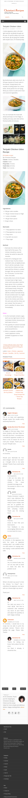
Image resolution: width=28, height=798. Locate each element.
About (5, 787)
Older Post (23, 688)
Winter (5, 766)
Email (9, 713)
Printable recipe (8, 155)
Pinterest (18, 713)
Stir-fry (16, 353)
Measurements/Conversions (10, 796)
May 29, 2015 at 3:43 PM (18, 518)
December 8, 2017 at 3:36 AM (13, 621)
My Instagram (10, 1)
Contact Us (14, 3)
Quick (5, 769)
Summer (22, 353)
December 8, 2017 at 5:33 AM (19, 640)
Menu (2, 21)
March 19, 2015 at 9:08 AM (13, 429)
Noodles (11, 353)
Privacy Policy (7, 793)
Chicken (14, 351)
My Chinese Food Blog (19, 1)
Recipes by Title (7, 775)
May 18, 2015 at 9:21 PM (12, 451)
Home (5, 1)
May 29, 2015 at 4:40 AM (16, 494)
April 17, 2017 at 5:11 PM (18, 600)
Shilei (9, 536)
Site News (6, 779)
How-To (6, 772)
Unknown (11, 619)
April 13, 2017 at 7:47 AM (12, 575)
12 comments (18, 28)
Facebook (12, 713)
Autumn (6, 763)
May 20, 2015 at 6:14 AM (18, 474)
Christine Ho (16, 472)
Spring (5, 757)
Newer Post (5, 688)
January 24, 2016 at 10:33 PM (19, 558)
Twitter (15, 713)
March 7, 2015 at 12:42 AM (13, 415)
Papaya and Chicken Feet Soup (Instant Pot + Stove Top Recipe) (19, 394)
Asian (9, 351)
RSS (5, 732)
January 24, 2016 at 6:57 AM (13, 538)
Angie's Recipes (12, 413)
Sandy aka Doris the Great (16, 427)
